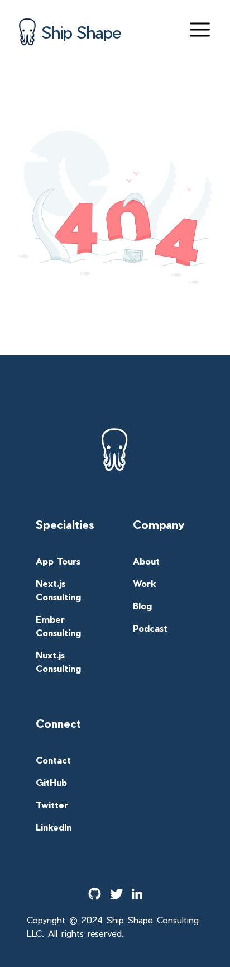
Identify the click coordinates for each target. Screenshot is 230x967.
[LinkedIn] (137, 894)
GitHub (51, 782)
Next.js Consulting (58, 590)
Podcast (150, 628)
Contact (53, 760)
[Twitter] (116, 894)
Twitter (52, 804)
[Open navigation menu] (200, 29)
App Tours (58, 561)
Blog (142, 605)
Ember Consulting (58, 626)
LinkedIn (53, 827)
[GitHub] (95, 893)
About (146, 561)
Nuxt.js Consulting (58, 662)
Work (144, 583)
